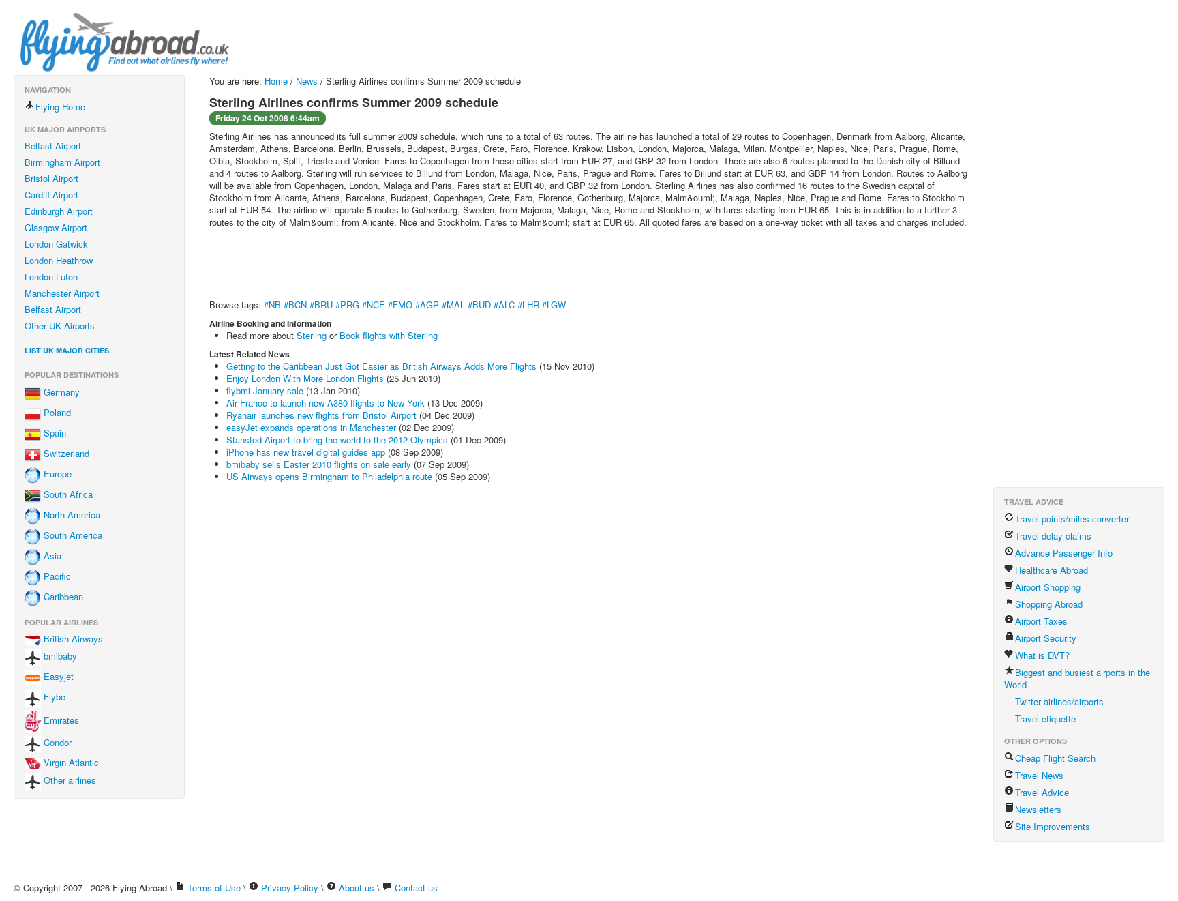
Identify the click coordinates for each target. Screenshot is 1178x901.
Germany (60, 392)
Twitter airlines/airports (1059, 701)
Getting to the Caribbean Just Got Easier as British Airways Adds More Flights (381, 365)
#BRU (321, 304)
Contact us (416, 887)
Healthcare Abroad (1051, 569)
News (307, 80)
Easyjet (57, 676)
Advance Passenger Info (1064, 552)
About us (356, 887)
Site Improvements (1052, 826)
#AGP (427, 304)
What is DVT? (1042, 655)
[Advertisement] (457, 265)
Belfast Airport (53, 145)
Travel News (1039, 775)
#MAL (453, 304)
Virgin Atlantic (70, 762)
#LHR (528, 304)
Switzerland (65, 453)
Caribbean (62, 597)
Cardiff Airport (51, 194)
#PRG (347, 304)
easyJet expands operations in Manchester (311, 427)
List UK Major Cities (67, 350)
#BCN (295, 304)
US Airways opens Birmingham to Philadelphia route (329, 476)
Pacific (56, 576)
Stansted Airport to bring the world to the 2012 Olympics (337, 439)
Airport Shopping (1048, 586)
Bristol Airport (51, 178)
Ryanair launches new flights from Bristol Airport (321, 415)
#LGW (554, 304)
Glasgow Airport (56, 227)
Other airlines (68, 779)
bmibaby (59, 656)
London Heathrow (59, 260)
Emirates (60, 719)
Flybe (53, 697)
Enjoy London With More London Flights (305, 378)
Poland (56, 413)
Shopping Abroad (1049, 603)
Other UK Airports (60, 325)
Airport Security (1045, 638)
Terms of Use (214, 887)
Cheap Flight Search (1055, 758)
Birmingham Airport (62, 162)
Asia (51, 556)
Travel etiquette (1045, 718)
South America (71, 535)
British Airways (72, 638)
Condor (56, 742)
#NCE (373, 304)
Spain (53, 433)
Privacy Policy (289, 887)
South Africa (67, 494)
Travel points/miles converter (1072, 518)
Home (276, 80)
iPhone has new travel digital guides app (305, 451)
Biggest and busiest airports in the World (1077, 678)
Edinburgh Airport (59, 211)
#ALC (504, 304)
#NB (272, 304)
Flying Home (60, 106)
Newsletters (1038, 809)
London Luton (51, 276)
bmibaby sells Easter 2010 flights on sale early (318, 464)
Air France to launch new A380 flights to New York (325, 402)
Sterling (312, 335)
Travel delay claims (1053, 535)
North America (70, 515)
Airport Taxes (1041, 621)
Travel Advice (1042, 792)
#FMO (400, 304)
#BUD (479, 304)
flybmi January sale (264, 390)
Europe (56, 474)
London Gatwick (56, 243)
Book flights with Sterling (388, 335)
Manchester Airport (62, 292)
